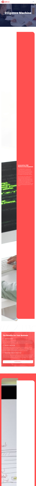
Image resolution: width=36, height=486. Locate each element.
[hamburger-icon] (33, 2)
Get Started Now (17, 361)
